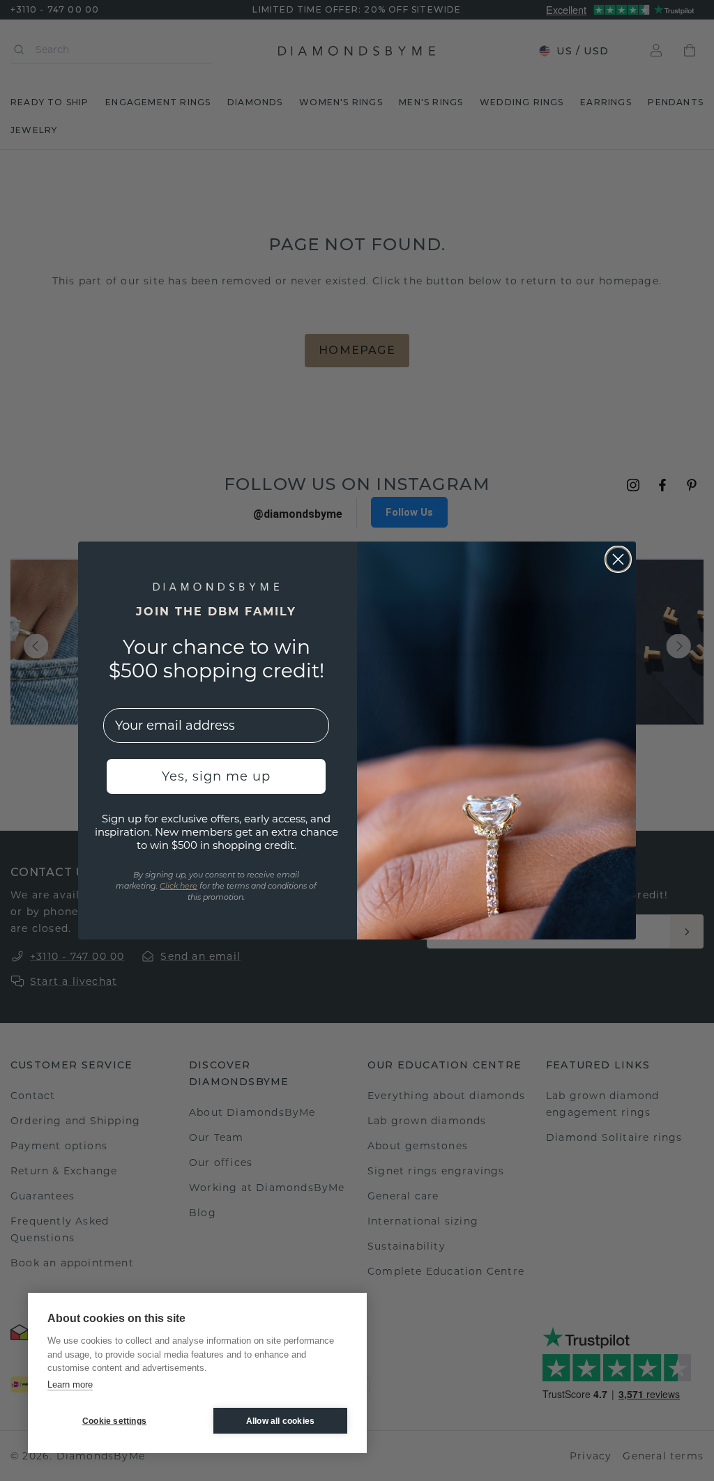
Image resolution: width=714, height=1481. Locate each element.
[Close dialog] (618, 559)
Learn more (70, 1384)
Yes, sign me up (216, 776)
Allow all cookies (280, 1421)
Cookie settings (114, 1421)
